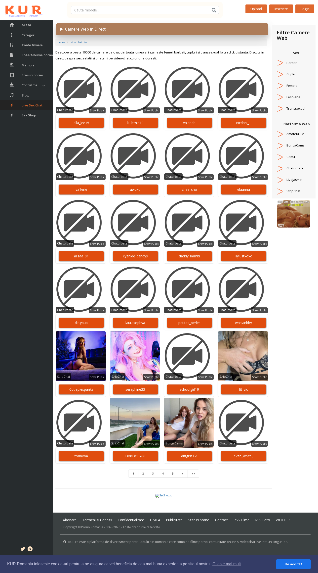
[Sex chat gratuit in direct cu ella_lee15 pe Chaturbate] (81, 89)
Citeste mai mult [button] (226, 564)
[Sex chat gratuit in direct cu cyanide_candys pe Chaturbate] (135, 223)
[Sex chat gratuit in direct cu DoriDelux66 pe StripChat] (135, 423)
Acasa (26, 25)
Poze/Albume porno (37, 55)
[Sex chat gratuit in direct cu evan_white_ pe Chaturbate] (243, 423)
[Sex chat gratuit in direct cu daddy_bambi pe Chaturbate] (189, 223)
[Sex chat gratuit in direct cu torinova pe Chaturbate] (81, 423)
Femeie (291, 85)
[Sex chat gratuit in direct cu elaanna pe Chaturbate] (243, 156)
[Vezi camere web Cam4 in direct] (280, 156)
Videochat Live (79, 42)
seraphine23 (135, 389)
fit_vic (243, 389)
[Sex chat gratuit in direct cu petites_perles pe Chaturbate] (189, 289)
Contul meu (31, 85)
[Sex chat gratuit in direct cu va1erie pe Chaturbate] (81, 156)
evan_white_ (243, 456)
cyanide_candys (135, 256)
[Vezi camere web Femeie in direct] (280, 85)
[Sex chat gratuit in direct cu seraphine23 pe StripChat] (135, 356)
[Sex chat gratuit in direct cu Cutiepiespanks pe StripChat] (81, 356)
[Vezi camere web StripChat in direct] (280, 191)
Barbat (291, 62)
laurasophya (135, 322)
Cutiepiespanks (81, 389)
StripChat (63, 377)
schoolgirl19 (189, 389)
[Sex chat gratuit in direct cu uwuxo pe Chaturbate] (135, 156)
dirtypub (81, 322)
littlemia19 (135, 122)
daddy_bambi (189, 256)
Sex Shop (29, 115)
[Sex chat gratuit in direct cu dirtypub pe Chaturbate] (81, 289)
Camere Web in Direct (84, 29)
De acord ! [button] (293, 564)
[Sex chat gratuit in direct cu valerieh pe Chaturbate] (189, 89)
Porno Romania (92, 527)
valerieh (189, 122)
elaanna (243, 189)
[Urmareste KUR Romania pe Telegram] (30, 549)
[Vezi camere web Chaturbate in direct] (280, 168)
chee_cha (189, 189)
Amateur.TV (295, 134)
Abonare (70, 520)
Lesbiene (293, 97)
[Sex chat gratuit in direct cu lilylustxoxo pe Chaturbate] (243, 223)
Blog (25, 95)
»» (193, 473)
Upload (256, 8)
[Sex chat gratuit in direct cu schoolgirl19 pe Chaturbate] (189, 356)
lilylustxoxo (243, 256)
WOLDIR (283, 520)
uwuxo (135, 189)
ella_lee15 (81, 122)
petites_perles (189, 322)
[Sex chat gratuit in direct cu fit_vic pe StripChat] (243, 356)
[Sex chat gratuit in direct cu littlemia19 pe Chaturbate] (135, 89)
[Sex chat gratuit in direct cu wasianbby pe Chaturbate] (243, 289)
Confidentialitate (131, 520)
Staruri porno (32, 75)
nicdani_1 (243, 122)
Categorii (29, 35)
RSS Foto (262, 520)
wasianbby (243, 322)
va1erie (81, 189)
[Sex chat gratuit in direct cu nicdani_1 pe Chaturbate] (243, 89)
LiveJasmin (294, 179)
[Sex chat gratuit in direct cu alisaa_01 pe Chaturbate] (81, 223)
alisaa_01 (81, 256)
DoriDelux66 (135, 456)
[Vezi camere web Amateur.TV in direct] (280, 134)
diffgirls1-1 (189, 456)
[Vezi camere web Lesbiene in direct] (280, 97)
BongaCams (174, 443)
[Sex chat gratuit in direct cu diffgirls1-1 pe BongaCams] (189, 423)
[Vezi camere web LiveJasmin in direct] (280, 179)
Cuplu (290, 74)
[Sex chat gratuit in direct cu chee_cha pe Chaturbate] (189, 156)
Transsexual (295, 108)
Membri (28, 65)
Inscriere (281, 8)
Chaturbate (65, 110)
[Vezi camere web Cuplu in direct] (280, 74)
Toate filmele (32, 45)
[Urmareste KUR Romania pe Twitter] (23, 549)
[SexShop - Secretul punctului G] (163, 495)
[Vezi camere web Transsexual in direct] (280, 108)
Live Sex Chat (32, 105)
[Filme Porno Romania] (21, 10)
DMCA (155, 520)
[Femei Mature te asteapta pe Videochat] (293, 213)
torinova (81, 456)
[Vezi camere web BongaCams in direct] (280, 145)
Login (304, 8)
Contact (221, 520)
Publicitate (174, 520)
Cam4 (290, 156)
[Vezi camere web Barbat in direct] (280, 62)
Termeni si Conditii (97, 520)
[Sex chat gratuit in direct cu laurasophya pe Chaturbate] (135, 289)
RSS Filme (241, 520)
